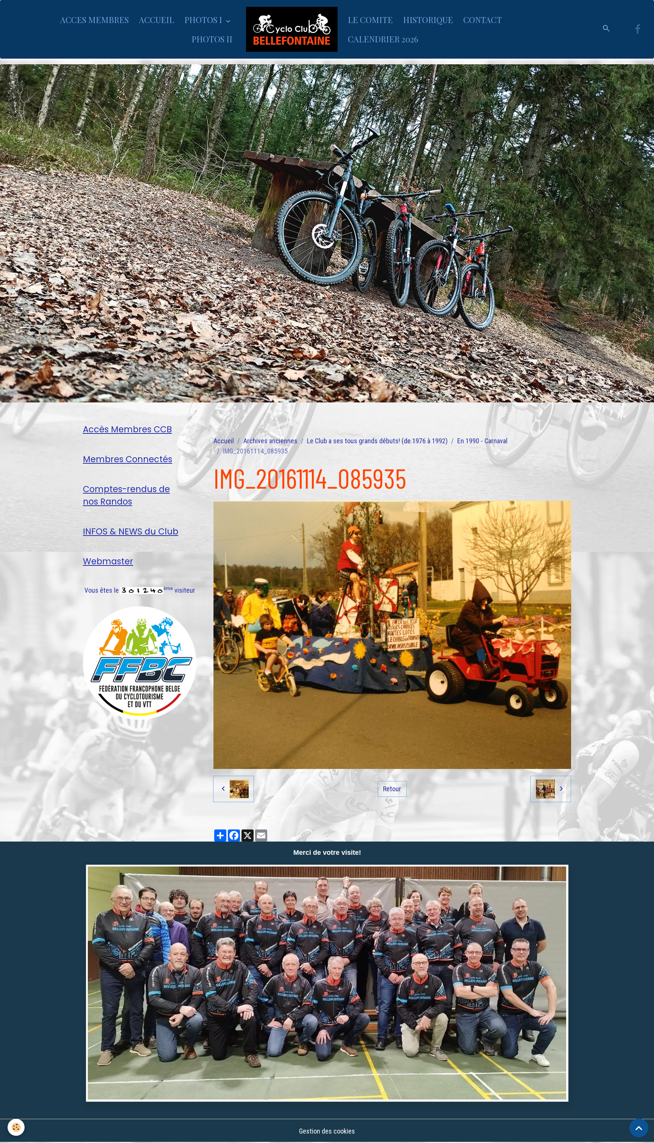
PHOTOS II (212, 39)
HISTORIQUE (428, 19)
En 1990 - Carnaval (482, 441)
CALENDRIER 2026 (383, 39)
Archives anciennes (270, 441)
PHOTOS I (204, 19)
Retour (392, 789)
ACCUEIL (156, 19)
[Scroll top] (638, 1127)
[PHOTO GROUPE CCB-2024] (327, 983)
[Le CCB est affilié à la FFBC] (139, 662)
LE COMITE (370, 19)
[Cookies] (16, 1127)
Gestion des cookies (327, 1131)
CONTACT (482, 19)
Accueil (223, 441)
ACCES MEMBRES (94, 19)
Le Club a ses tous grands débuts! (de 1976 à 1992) (377, 441)
